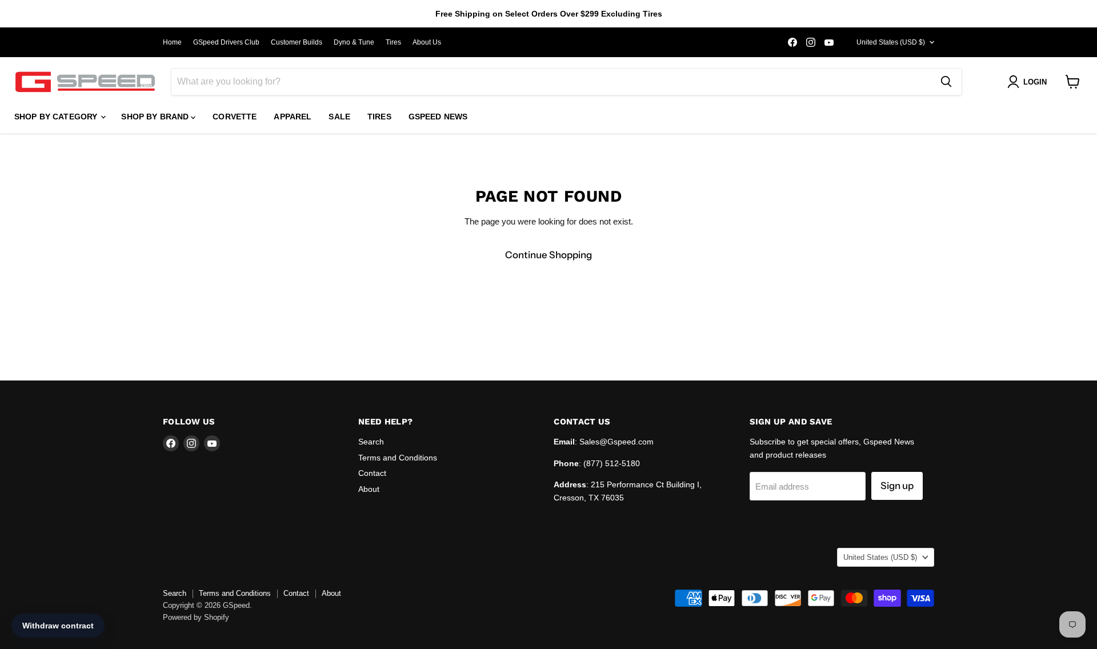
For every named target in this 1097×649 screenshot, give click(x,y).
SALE (339, 116)
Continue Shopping (548, 255)
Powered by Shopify (196, 617)
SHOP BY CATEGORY (56, 116)
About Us (427, 42)
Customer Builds (296, 42)
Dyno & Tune (354, 42)
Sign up (897, 485)
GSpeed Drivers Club (226, 42)
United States (890, 42)
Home (172, 42)
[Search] (946, 82)
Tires (393, 42)
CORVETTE (235, 116)
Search (371, 441)
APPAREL (292, 116)
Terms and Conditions (397, 457)
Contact (372, 473)
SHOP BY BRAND (156, 116)
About (368, 489)
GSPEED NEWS (438, 116)
